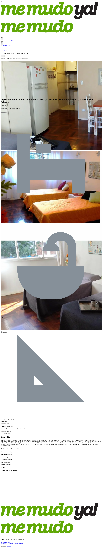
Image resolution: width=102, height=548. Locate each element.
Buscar (5, 50)
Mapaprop (9, 546)
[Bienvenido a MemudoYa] (1, 1)
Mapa (16, 40)
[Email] (6, 112)
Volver (2, 56)
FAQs (8, 543)
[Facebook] (1, 112)
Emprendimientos (5, 40)
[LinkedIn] (3, 112)
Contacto (12, 543)
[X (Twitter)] (2, 112)
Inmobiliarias (12, 40)
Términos (3, 542)
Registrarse (8, 45)
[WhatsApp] (4, 112)
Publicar (4, 45)
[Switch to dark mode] (1, 45)
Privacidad (7, 542)
